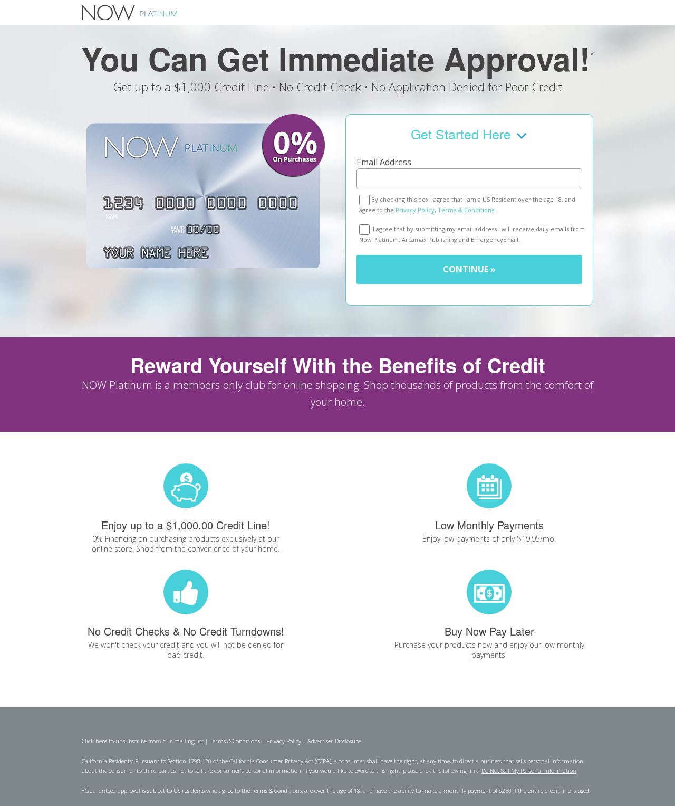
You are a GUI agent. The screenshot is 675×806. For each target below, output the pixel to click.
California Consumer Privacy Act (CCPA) (280, 761)
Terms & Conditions (466, 210)
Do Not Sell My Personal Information (528, 770)
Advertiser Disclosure (334, 741)
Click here (94, 741)
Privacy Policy (415, 210)
